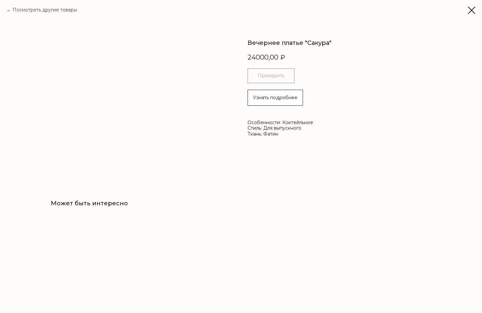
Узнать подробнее (275, 98)
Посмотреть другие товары (44, 10)
